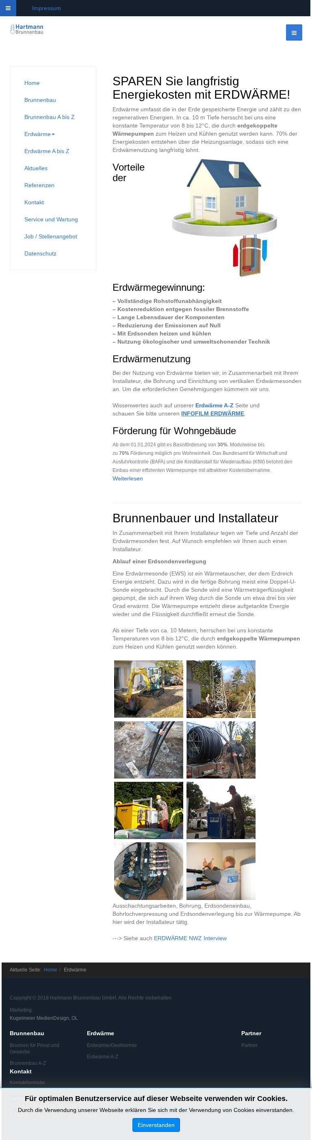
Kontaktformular (27, 1082)
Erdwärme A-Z (214, 405)
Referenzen (39, 185)
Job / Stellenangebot (50, 236)
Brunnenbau (40, 100)
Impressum (46, 8)
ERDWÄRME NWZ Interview (190, 938)
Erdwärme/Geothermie (112, 1045)
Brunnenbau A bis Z (49, 117)
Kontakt (34, 202)
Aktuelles (36, 168)
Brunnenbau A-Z (28, 1063)
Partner (249, 1045)
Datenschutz (40, 253)
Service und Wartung (51, 219)
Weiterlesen (128, 478)
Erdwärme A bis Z (46, 151)
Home (32, 83)
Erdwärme (37, 134)
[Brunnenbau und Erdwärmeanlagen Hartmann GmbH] (26, 29)
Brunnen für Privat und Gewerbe (34, 1049)
